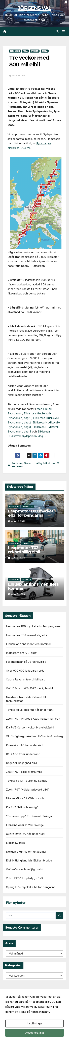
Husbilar (26, 580)
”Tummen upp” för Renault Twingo (29, 816)
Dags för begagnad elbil (21, 763)
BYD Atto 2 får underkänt (23, 754)
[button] (57, 31)
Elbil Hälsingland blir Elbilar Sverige (29, 860)
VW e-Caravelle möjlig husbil (24, 869)
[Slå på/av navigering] (63, 31)
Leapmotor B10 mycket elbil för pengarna (30, 513)
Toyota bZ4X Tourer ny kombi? (27, 780)
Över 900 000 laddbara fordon (26, 670)
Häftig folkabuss (44, 463)
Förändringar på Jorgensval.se (26, 661)
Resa (25, 51)
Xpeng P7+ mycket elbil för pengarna (30, 887)
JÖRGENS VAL (34, 8)
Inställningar (34, 1023)
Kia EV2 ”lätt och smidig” (22, 807)
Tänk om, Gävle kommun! (21, 465)
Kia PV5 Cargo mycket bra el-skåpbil (30, 727)
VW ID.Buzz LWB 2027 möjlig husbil (29, 688)
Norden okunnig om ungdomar (26, 851)
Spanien (35, 51)
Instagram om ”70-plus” (21, 653)
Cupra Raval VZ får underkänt (26, 834)
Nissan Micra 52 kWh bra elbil (25, 798)
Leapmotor (27, 507)
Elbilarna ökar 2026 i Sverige (25, 825)
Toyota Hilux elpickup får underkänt (29, 709)
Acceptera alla (34, 1032)
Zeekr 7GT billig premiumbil (24, 771)
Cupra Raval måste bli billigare (25, 679)
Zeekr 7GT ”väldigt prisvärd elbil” (27, 789)
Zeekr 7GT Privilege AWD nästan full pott (33, 718)
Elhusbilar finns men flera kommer (33, 586)
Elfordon (15, 51)
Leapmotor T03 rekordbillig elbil (24, 549)
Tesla (45, 51)
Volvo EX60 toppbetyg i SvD (24, 878)
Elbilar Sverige (15, 842)
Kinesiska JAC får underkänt (24, 745)
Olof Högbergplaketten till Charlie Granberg (34, 736)
